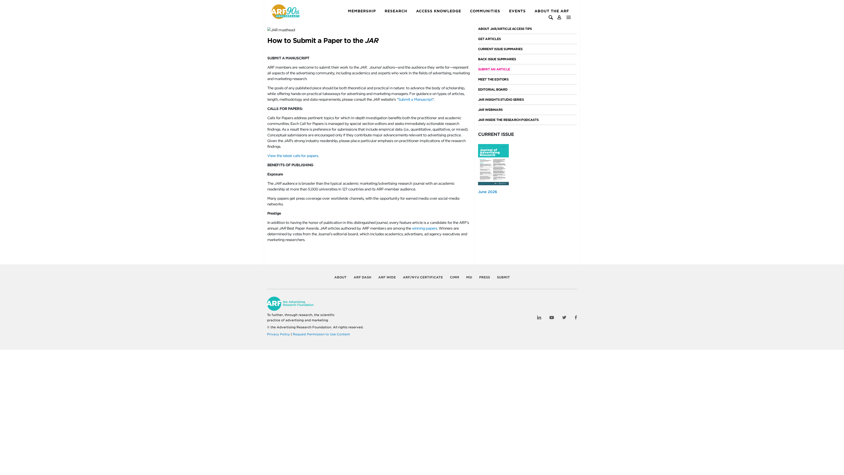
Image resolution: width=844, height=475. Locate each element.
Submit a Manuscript (415, 99)
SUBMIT (503, 277)
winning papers (424, 228)
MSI (469, 277)
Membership (362, 11)
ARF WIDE (387, 277)
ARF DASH (362, 277)
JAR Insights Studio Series (501, 99)
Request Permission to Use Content (321, 334)
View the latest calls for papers (292, 156)
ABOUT (340, 277)
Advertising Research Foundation (304, 327)
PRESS (484, 277)
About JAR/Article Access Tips (505, 29)
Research (396, 11)
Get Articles (489, 39)
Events (517, 11)
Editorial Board (493, 89)
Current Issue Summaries (500, 49)
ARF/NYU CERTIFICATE (423, 277)
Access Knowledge (438, 11)
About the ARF (552, 11)
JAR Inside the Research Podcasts (508, 120)
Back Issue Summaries (497, 59)
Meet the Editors (493, 79)
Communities (485, 11)
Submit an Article (494, 69)
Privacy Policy (278, 334)
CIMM (454, 277)
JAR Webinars (490, 109)
